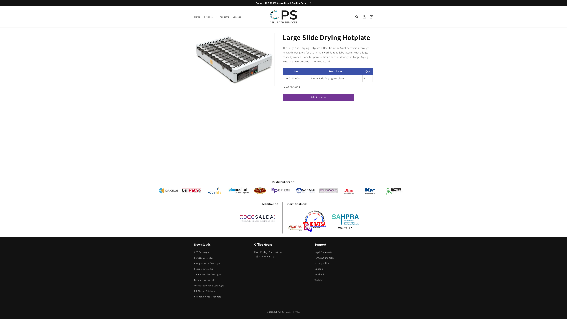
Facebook (319, 274)
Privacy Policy (322, 263)
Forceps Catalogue (204, 257)
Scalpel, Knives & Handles (207, 296)
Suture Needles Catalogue (207, 274)
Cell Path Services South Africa (287, 312)
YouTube (319, 279)
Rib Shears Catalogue (205, 290)
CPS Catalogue (202, 252)
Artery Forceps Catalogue (207, 263)
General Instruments (204, 279)
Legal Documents (323, 252)
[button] (210, 16)
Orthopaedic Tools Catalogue (209, 285)
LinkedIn (319, 268)
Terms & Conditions (324, 257)
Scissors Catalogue (204, 268)
